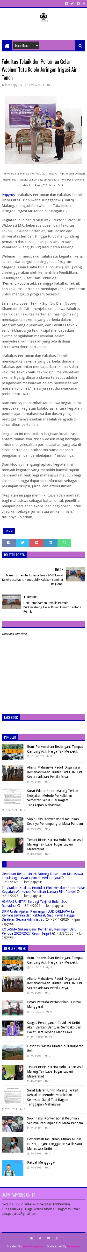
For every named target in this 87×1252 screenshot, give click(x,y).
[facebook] (66, 3)
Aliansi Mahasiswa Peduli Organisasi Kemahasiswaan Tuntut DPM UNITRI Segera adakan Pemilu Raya (54, 772)
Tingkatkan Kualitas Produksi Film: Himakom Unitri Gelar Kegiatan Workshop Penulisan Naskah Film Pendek (43, 890)
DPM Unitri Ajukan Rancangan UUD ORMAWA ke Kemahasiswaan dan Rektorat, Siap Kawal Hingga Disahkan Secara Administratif (38, 915)
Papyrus (9, 195)
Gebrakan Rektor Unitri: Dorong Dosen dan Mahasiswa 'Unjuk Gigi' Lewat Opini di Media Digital (42, 876)
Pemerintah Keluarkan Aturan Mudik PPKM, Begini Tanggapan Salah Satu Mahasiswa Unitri (54, 1143)
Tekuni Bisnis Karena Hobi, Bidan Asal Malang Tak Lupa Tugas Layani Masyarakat (55, 844)
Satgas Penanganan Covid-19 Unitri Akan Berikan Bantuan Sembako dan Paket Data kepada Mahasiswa (54, 1027)
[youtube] (78, 3)
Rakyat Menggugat (41, 1162)
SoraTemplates (33, 1246)
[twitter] (72, 3)
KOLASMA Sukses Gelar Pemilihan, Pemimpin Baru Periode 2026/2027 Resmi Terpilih (39, 931)
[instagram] (83, 3)
